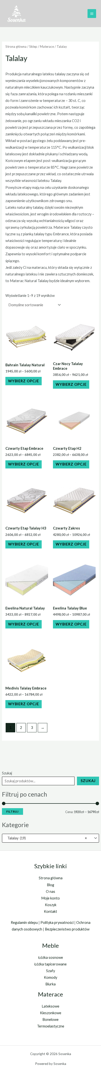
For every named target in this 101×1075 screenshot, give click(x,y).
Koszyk (50, 905)
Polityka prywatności (57, 922)
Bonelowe (50, 1019)
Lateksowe (50, 1006)
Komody (50, 977)
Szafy (50, 971)
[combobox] (50, 838)
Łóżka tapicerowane (50, 964)
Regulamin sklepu (24, 922)
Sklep (33, 46)
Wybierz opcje (23, 381)
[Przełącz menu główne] (92, 13)
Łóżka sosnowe (50, 957)
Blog (50, 885)
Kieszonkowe (50, 1013)
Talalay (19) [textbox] (46, 838)
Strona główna (15, 46)
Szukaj (7, 773)
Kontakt (50, 911)
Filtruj (12, 811)
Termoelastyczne (50, 1026)
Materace (47, 46)
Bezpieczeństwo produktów (67, 929)
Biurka (50, 984)
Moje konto (50, 898)
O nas (50, 891)
